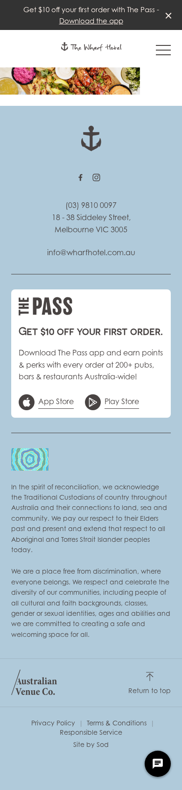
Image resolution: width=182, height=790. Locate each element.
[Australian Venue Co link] (34, 682)
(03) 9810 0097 (91, 205)
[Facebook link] (80, 177)
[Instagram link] (96, 177)
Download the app (91, 20)
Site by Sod (91, 744)
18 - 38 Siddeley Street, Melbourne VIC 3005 (91, 223)
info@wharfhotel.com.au (91, 252)
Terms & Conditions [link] (117, 723)
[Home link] (91, 46)
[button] (163, 52)
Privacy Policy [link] (53, 723)
